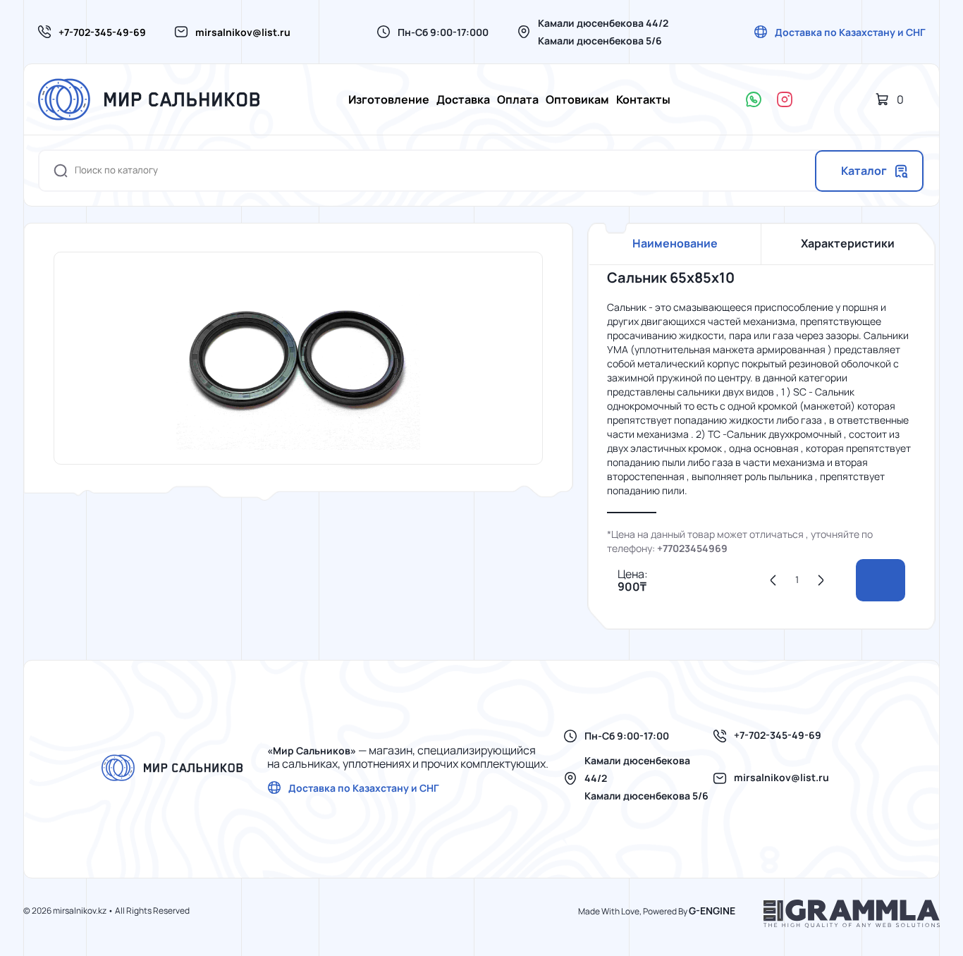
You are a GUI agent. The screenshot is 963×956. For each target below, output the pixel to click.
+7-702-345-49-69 (102, 32)
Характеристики (848, 243)
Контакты (643, 99)
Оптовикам (577, 99)
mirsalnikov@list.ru (242, 32)
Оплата (518, 99)
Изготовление (388, 99)
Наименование (675, 243)
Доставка (463, 99)
